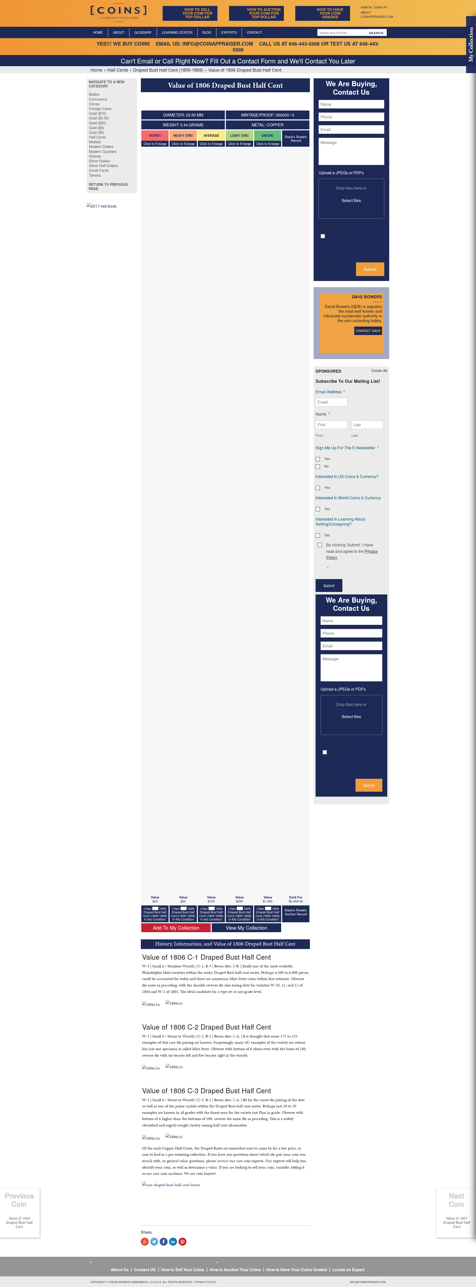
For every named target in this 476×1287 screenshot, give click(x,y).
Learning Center (177, 32)
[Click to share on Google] (145, 1242)
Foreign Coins (100, 108)
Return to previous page (108, 186)
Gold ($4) (96, 127)
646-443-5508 (304, 43)
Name (323, 414)
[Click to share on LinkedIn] (173, 1242)
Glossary (143, 32)
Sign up (381, 7)
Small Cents (99, 170)
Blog (207, 32)
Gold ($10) (97, 113)
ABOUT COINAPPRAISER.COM (377, 14)
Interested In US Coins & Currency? (347, 476)
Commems (98, 99)
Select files (351, 200)
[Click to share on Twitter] (154, 1242)
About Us (120, 1269)
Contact (254, 32)
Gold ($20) (97, 122)
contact (223, 1161)
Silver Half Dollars (103, 165)
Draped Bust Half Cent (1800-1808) (168, 69)
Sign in (366, 7)
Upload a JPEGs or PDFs (341, 172)
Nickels (95, 156)
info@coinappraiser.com (217, 43)
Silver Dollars (100, 160)
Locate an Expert (348, 1269)
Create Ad (379, 370)
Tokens (95, 175)
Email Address (330, 391)
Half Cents (117, 69)
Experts (229, 32)
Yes (327, 458)
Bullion (94, 94)
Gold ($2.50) (99, 117)
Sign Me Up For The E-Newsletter (347, 447)
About (118, 32)
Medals (95, 141)
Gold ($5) (96, 132)
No (326, 466)
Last (355, 435)
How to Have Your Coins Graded (296, 1269)
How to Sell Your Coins (182, 1269)
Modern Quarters (103, 151)
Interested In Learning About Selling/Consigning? (340, 521)
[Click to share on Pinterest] (182, 1242)
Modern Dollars (101, 146)
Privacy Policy (205, 1282)
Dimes (94, 103)
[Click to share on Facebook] (164, 1242)
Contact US (145, 1269)
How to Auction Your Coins (235, 1269)
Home (98, 32)
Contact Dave (368, 330)
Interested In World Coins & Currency (348, 498)
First (319, 435)
